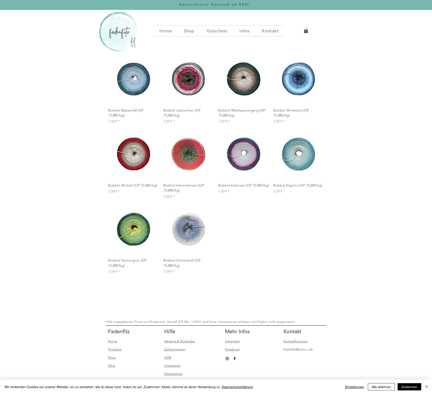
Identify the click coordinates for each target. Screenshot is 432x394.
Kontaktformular (296, 341)
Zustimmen (409, 387)
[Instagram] (227, 358)
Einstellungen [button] (354, 387)
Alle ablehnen (381, 387)
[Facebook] (234, 358)
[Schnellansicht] (133, 79)
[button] (306, 30)
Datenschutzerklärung (237, 387)
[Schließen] (426, 386)
